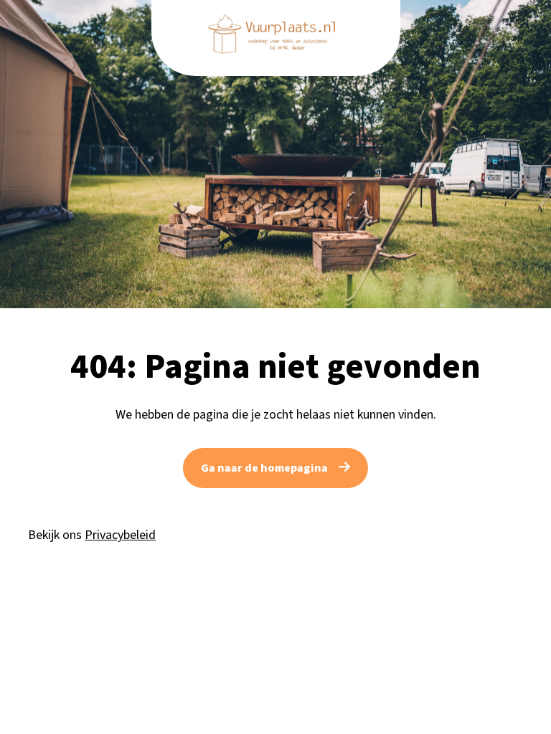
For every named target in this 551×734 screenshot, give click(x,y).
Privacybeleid (120, 535)
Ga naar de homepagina (264, 468)
